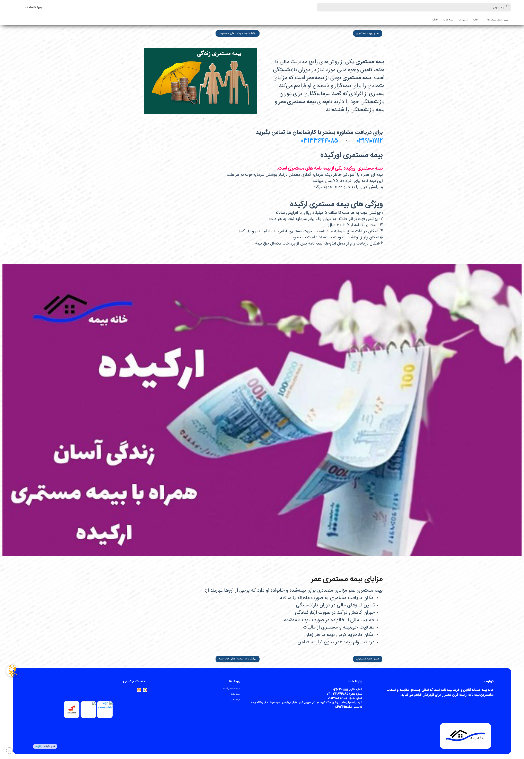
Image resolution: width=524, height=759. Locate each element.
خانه (475, 20)
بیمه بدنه (448, 20)
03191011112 (369, 141)
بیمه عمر (236, 699)
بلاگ (435, 20)
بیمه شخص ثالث (231, 689)
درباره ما (463, 20)
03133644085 (321, 141)
